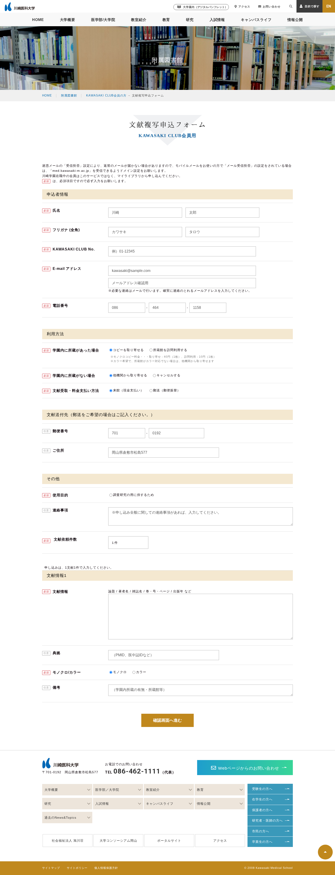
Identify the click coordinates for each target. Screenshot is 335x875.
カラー (141, 672)
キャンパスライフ (256, 20)
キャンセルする (168, 375)
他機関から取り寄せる (130, 375)
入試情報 (217, 20)
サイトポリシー (77, 868)
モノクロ (120, 672)
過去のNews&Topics (60, 817)
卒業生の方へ (262, 842)
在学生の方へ (262, 799)
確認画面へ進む (167, 720)
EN (328, 6)
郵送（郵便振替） (166, 390)
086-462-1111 (136, 771)
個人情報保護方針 (106, 868)
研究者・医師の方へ (267, 820)
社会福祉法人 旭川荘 (68, 840)
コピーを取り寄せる (128, 350)
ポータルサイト (169, 840)
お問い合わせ (272, 6)
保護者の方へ (262, 810)
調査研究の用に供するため (134, 495)
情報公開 (295, 20)
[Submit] (290, 7)
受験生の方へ (262, 789)
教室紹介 (138, 20)
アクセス (244, 6)
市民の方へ (260, 831)
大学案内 (205, 7)
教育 (166, 20)
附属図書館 (69, 95)
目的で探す (312, 6)
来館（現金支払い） (128, 390)
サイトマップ (51, 868)
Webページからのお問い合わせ (248, 768)
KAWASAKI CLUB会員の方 (106, 95)
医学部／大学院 (107, 790)
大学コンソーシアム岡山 (118, 840)
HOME (38, 20)
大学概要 (67, 20)
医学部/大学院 (103, 20)
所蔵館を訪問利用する (170, 350)
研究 (190, 20)
